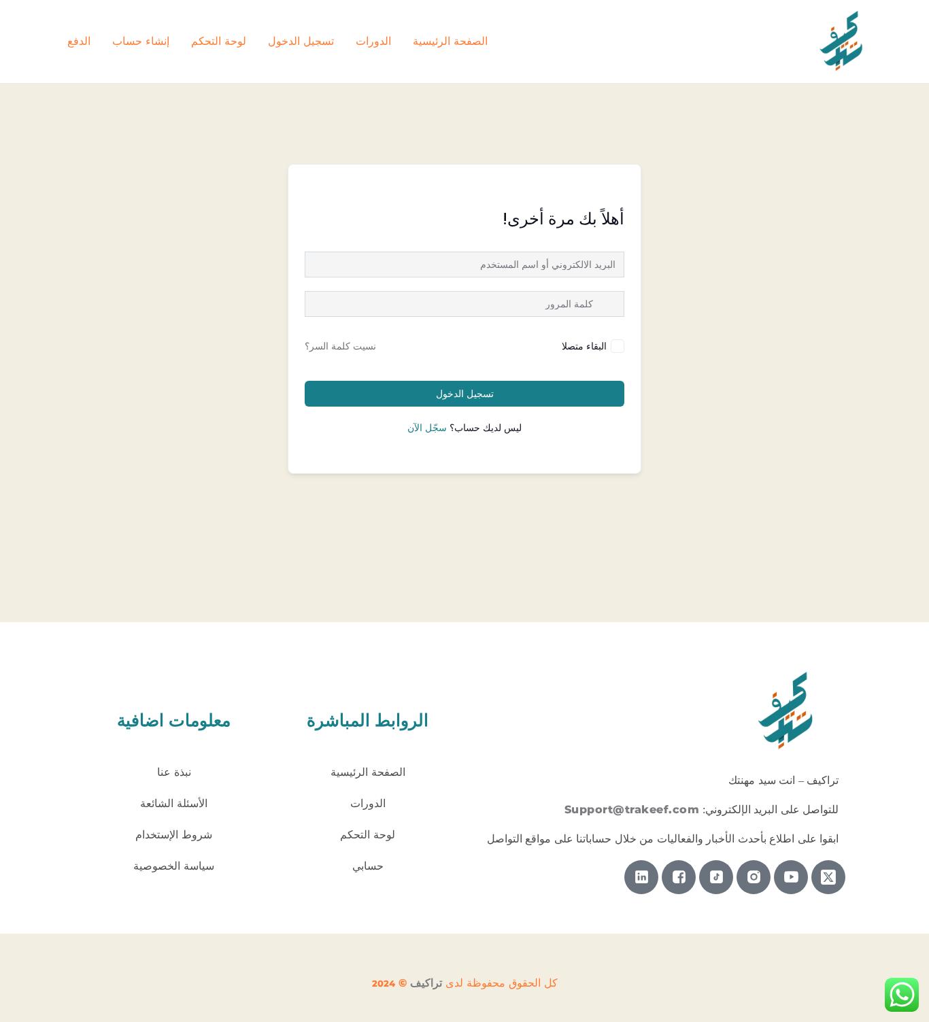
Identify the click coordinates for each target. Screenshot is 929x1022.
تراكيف (426, 982)
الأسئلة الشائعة (173, 803)
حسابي (368, 865)
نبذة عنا (174, 772)
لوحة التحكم (218, 41)
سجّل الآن (427, 428)
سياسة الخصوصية (173, 865)
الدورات (373, 41)
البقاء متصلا (584, 346)
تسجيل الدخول (301, 41)
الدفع (78, 41)
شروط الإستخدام (173, 834)
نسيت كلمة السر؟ (340, 346)
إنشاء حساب (140, 41)
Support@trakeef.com (632, 809)
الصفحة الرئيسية (450, 41)
